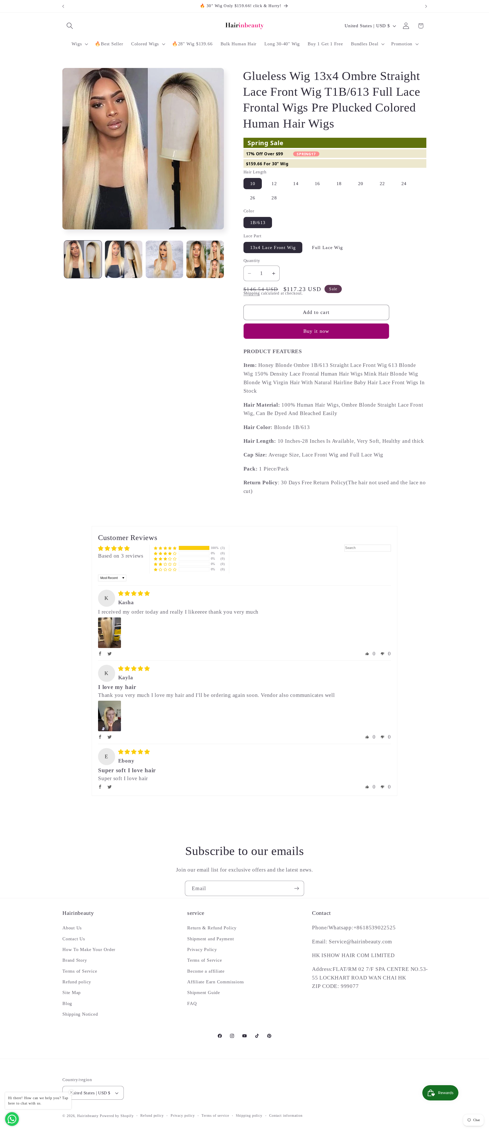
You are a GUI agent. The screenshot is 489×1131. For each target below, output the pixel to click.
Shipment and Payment (210, 938)
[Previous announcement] (63, 6)
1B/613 (258, 222)
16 (317, 183)
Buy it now (316, 331)
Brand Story (74, 960)
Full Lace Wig (327, 247)
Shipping (251, 293)
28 (274, 197)
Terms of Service (79, 971)
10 (252, 183)
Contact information (286, 1115)
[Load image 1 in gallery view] (83, 259)
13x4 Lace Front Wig (273, 247)
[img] (134, 593)
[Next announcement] (426, 6)
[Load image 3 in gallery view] (164, 259)
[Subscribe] (296, 888)
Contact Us (73, 938)
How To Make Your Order (88, 949)
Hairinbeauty (88, 1116)
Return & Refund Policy (212, 927)
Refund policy (76, 981)
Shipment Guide (203, 992)
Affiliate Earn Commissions (215, 981)
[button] (69, 26)
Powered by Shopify (116, 1116)
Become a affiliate (206, 971)
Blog (67, 1003)
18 (339, 183)
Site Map (71, 992)
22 (382, 183)
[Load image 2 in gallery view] (123, 259)
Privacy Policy (202, 949)
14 (295, 183)
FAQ (192, 1003)
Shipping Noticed (80, 1014)
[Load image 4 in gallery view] (205, 259)
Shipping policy (249, 1115)
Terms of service (215, 1115)
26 (252, 197)
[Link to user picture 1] (109, 632)
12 (274, 183)
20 (360, 183)
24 (404, 183)
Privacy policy (183, 1115)
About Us (72, 927)
